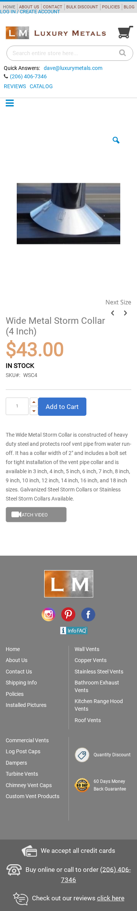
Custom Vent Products (32, 796)
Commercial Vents (27, 740)
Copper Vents (91, 660)
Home (13, 649)
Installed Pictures (26, 705)
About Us (16, 660)
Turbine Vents (22, 774)
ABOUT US (29, 7)
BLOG (129, 7)
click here (110, 898)
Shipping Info (21, 683)
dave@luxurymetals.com (73, 68)
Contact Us (19, 672)
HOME (9, 7)
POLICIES (111, 7)
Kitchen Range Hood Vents (99, 705)
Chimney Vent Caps (29, 785)
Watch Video (33, 515)
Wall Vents (87, 649)
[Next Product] (125, 313)
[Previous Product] (112, 313)
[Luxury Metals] (55, 33)
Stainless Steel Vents (99, 672)
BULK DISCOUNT (82, 7)
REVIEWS (15, 86)
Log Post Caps (23, 751)
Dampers (16, 763)
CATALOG (41, 86)
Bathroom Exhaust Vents (97, 686)
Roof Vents (88, 720)
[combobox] (70, 53)
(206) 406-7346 (28, 76)
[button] (116, 146)
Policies (15, 694)
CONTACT (52, 7)
